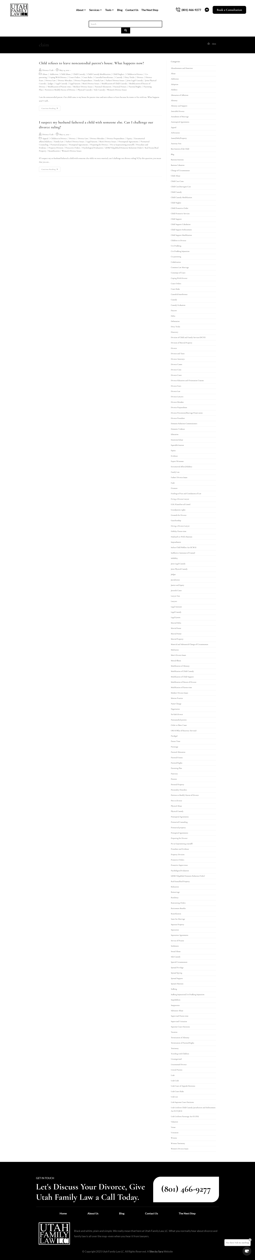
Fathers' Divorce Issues (115, 80)
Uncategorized (176, 1059)
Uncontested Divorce (179, 1064)
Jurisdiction (175, 580)
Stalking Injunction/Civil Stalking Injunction (187, 994)
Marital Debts (176, 623)
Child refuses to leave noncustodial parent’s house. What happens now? (91, 63)
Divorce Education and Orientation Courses (187, 380)
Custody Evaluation (178, 305)
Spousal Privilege (177, 967)
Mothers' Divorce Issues (83, 86)
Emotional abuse (177, 440)
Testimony (175, 1048)
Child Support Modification (181, 235)
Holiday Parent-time (178, 531)
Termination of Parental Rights (182, 1043)
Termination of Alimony (180, 1037)
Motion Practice (177, 698)
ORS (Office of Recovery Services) (183, 730)
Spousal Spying (176, 973)
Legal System (75, 83)
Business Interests (177, 159)
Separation (175, 930)
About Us (93, 1213)
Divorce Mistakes (65, 80)
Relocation (175, 887)
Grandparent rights (178, 510)
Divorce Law (50, 80)
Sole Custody (99, 89)
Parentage (174, 747)
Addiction (54, 74)
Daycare (174, 310)
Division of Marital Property (181, 343)
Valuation (174, 1122)
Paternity (174, 774)
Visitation (174, 1132)
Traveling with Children (180, 1054)
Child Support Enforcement (181, 229)
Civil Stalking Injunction (180, 251)
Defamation (175, 321)
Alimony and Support (179, 106)
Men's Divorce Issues (90, 83)
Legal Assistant (176, 607)
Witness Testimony (178, 1143)
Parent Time (175, 741)
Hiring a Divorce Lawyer (180, 526)
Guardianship (176, 520)
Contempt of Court (178, 273)
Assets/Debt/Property (179, 138)
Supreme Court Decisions (180, 1027)
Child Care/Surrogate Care (181, 186)
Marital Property (177, 639)
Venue (173, 1127)
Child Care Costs (177, 181)
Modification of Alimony (180, 666)
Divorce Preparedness (83, 80)
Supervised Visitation (179, 1021)
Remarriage (175, 892)
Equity (129, 138)
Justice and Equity (177, 585)
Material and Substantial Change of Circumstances (189, 644)
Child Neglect (118, 74)
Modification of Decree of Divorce (183, 682)
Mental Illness (176, 660)
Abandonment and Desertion (182, 68)
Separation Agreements (179, 935)
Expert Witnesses (177, 461)
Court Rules (87, 77)
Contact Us (131, 10)
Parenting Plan (176, 768)
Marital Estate (176, 628)
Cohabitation (176, 262)
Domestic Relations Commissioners (184, 423)
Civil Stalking (176, 246)
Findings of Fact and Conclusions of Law (186, 493)
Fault (173, 483)
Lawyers (174, 601)
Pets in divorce (176, 800)
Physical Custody (85, 89)
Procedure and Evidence (180, 849)
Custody (118, 77)
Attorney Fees (176, 143)
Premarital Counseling (179, 822)
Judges (50, 83)
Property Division (56, 148)
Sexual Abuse (175, 951)
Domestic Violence (178, 429)
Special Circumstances (179, 962)
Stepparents (175, 1005)
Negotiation (175, 709)
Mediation (175, 650)
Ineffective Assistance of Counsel (183, 553)
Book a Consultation (229, 10)
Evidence (174, 456)
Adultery (174, 89)
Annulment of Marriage (180, 116)
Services (94, 10)
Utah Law (174, 1097)
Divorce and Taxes (177, 353)
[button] (246, 1251)
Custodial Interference (104, 77)
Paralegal (174, 736)
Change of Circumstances (180, 170)
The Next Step (149, 10)
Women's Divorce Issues (117, 89)
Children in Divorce (134, 74)
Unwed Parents (176, 1070)
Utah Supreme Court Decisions (182, 1102)
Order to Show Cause (179, 725)
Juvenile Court (176, 590)
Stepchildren (175, 1000)
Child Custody (79, 74)
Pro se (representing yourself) (122, 144)
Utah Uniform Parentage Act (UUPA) (185, 1116)
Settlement (175, 946)
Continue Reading (50, 107)
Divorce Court (176, 375)
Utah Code (175, 1080)
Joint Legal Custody (135, 80)
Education (174, 434)
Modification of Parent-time (59, 86)
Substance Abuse (177, 1010)
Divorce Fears (176, 386)
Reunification (54, 151)
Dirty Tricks (130, 77)
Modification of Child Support (182, 677)
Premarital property (58, 144)
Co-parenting (176, 256)
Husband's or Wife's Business (181, 537)
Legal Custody (61, 83)
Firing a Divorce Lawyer (180, 499)
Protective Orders (72, 148)
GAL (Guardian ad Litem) (180, 504)
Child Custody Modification (99, 74)
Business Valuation (177, 165)
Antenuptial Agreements (180, 122)
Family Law (99, 80)
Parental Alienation (103, 86)
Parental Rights (135, 86)
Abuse (45, 74)
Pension (174, 779)
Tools (108, 10)
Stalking (174, 989)
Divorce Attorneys (178, 359)
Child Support (176, 219)
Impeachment (176, 542)
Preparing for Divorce (99, 144)
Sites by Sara (156, 1251)
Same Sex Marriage (178, 919)
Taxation (174, 1032)
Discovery (174, 332)
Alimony (174, 100)
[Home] (209, 44)
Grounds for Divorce (178, 515)
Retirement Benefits (178, 908)
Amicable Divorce (177, 111)
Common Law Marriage (180, 267)
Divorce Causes (176, 364)
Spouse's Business (177, 984)
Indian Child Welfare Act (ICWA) (183, 547)
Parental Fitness (119, 86)
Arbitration (175, 133)
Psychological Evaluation (92, 148)
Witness (174, 1138)
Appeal (45, 138)
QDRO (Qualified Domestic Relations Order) (124, 148)
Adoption (174, 84)
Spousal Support (177, 978)
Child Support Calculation (181, 224)
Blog (119, 10)
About (80, 10)
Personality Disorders (179, 790)
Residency (175, 897)
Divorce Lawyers (177, 396)
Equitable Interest (177, 445)
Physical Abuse (176, 806)
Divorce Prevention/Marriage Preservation (187, 413)
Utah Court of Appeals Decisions (183, 1086)
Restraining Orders (178, 903)
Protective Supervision (179, 865)
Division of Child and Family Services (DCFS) (188, 337)
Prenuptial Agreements (78, 144)
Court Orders (74, 77)
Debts (173, 316)
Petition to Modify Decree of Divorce (60, 89)
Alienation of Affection (179, 95)
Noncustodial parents (179, 720)
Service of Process (177, 940)
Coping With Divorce (58, 77)
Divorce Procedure (178, 418)
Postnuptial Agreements (128, 141)
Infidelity (174, 558)
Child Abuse (65, 74)
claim (214, 44)
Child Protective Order (179, 208)
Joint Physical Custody (179, 569)
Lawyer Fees (175, 596)
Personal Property (177, 784)
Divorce (140, 77)
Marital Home (176, 634)
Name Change (176, 704)
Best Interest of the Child (180, 149)
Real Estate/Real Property (180, 881)
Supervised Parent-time (179, 1016)
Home (63, 1213)
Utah (172, 1075)
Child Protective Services (180, 213)
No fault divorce (177, 714)
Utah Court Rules (177, 1091)
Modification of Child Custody (114, 83)
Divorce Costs (176, 369)
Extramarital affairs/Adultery (181, 466)
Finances (174, 488)
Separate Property (177, 924)
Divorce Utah (47, 70)
